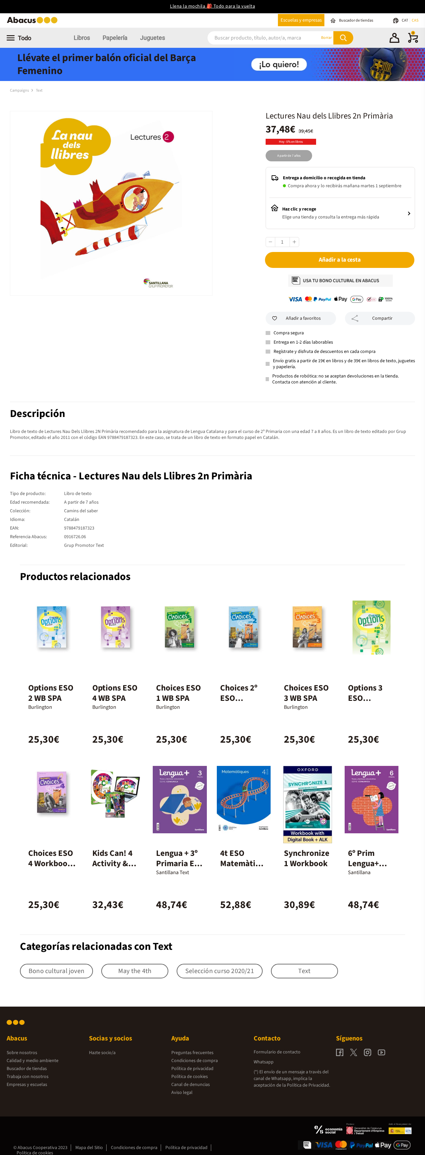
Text (39, 90)
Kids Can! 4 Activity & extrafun (112, 863)
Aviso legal (182, 1092)
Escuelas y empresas (301, 20)
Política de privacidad (192, 1068)
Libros (82, 37)
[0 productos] (413, 41)
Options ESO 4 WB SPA (114, 693)
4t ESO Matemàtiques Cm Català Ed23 (243, 868)
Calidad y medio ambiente (32, 1060)
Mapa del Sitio (89, 1147)
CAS (415, 20)
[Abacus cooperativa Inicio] (34, 23)
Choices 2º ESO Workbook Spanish (239, 703)
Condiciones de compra (194, 1060)
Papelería (115, 37)
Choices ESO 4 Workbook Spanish (50, 863)
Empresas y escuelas (27, 1084)
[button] (394, 39)
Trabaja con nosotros (27, 1076)
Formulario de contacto (277, 1052)
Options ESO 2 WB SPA (50, 693)
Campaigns (20, 90)
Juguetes (152, 37)
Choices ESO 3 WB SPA (306, 693)
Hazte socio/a (102, 1052)
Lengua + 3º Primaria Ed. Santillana (179, 863)
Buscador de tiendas (27, 1068)
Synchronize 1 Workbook (306, 858)
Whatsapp (264, 1062)
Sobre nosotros (22, 1052)
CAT (405, 20)
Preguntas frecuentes (192, 1052)
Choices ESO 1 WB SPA (178, 693)
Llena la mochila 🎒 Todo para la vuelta (212, 6)
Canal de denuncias (190, 1084)
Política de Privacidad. (308, 1085)
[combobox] (255, 38)
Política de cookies (189, 1076)
